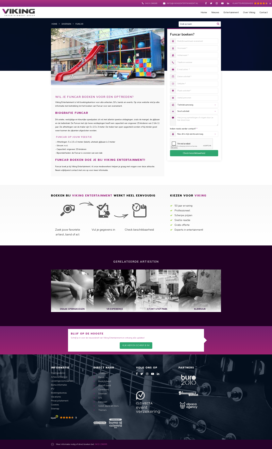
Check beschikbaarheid (194, 153)
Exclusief (102, 401)
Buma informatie (59, 384)
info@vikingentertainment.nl (182, 3)
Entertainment (231, 12)
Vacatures (56, 396)
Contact (264, 12)
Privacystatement (59, 400)
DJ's (100, 397)
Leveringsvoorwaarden (62, 380)
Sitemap (55, 408)
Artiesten (103, 373)
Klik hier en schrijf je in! (136, 345)
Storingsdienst (58, 373)
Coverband (103, 389)
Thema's (102, 410)
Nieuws (215, 12)
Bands (101, 377)
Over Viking (249, 12)
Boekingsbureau (59, 392)
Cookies (55, 404)
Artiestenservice (59, 377)
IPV (52, 388)
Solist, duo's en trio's (108, 406)
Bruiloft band (104, 385)
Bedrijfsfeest (104, 381)
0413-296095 (151, 3)
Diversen (102, 393)
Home (204, 12)
